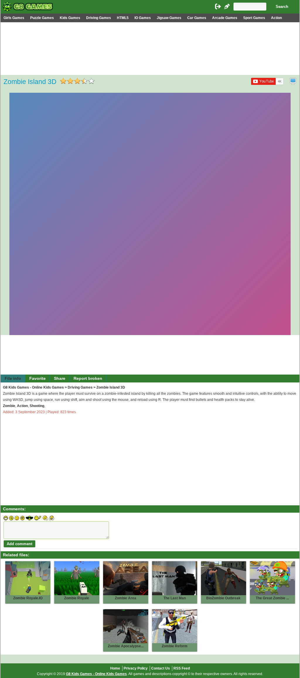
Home (115, 668)
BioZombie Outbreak (223, 598)
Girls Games (14, 18)
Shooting (37, 406)
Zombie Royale (76, 598)
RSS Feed (181, 668)
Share (59, 378)
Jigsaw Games (169, 18)
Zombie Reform (175, 646)
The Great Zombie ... (272, 598)
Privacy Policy (136, 668)
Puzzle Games (42, 18)
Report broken (88, 378)
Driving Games (98, 18)
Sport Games (254, 18)
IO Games (142, 18)
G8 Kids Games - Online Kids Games (33, 387)
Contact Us (160, 668)
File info (13, 378)
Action (276, 18)
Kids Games (70, 18)
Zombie (9, 406)
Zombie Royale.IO (27, 598)
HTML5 (123, 18)
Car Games (196, 18)
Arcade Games (224, 18)
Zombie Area (125, 598)
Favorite (37, 378)
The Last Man (174, 598)
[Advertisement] (150, 66)
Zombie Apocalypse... (126, 646)
